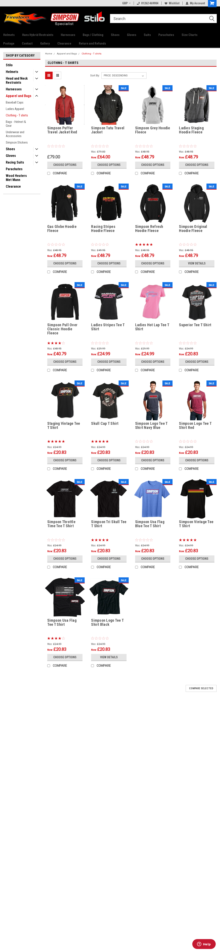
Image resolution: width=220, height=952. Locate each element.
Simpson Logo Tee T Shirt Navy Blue (151, 425)
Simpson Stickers (17, 142)
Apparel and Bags (18, 96)
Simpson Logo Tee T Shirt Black (107, 622)
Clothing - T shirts (17, 115)
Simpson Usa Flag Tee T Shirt (61, 622)
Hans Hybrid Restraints (37, 35)
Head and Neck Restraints (17, 80)
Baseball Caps (14, 102)
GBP (125, 3)
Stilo (9, 65)
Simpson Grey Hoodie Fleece (152, 130)
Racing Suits (15, 162)
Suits (147, 35)
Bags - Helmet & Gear (16, 124)
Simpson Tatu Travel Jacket (107, 130)
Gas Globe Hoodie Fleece (61, 228)
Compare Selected (201, 688)
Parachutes (166, 35)
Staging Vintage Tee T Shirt (63, 425)
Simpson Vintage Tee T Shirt (196, 524)
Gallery (45, 43)
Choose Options (64, 165)
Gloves (131, 35)
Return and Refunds (92, 43)
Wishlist (174, 3)
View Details (197, 263)
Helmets (9, 35)
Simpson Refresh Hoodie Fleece (149, 228)
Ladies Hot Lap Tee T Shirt (152, 327)
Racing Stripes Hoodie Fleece (103, 228)
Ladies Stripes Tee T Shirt (107, 327)
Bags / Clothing (93, 35)
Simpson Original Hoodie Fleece (193, 228)
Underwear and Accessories (15, 134)
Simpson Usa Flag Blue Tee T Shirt (149, 524)
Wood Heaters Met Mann (16, 178)
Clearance (64, 43)
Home (48, 53)
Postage (8, 43)
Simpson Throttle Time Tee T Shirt (61, 524)
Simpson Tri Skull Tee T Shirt (108, 524)
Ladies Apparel (15, 109)
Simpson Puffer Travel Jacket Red (62, 130)
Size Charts (189, 35)
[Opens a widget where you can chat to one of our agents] (204, 944)
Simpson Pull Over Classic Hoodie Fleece (62, 329)
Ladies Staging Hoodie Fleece (191, 130)
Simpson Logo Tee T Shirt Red (195, 425)
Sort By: (95, 75)
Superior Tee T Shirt (195, 325)
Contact (27, 43)
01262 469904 (149, 3)
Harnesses (68, 35)
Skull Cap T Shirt (104, 423)
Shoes (115, 35)
